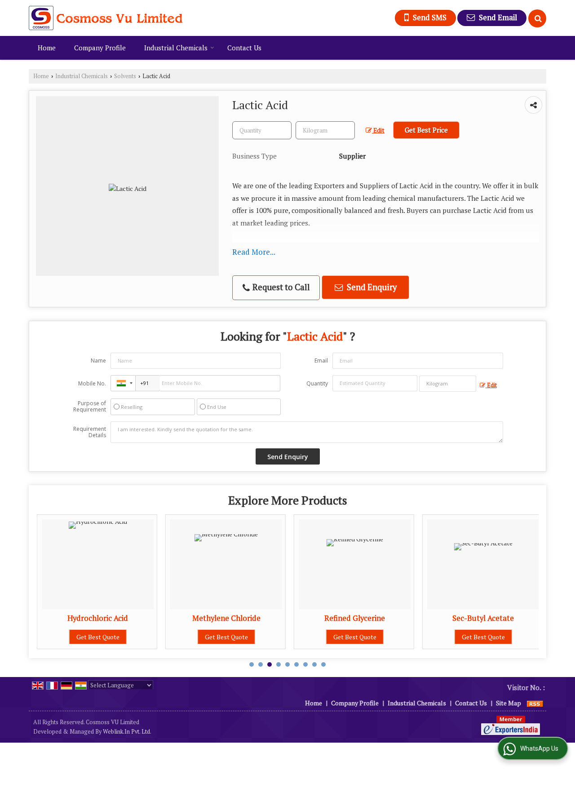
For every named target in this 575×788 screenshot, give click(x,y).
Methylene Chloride (226, 618)
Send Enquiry (371, 287)
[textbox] (325, 130)
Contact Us (244, 47)
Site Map (508, 703)
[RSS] (535, 703)
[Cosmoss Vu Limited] (106, 18)
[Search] (537, 18)
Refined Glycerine (354, 618)
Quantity (317, 383)
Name (98, 360)
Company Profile (100, 47)
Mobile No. (92, 383)
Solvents (125, 76)
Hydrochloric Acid (97, 618)
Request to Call (280, 287)
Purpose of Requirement (89, 406)
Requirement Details (89, 432)
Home (47, 47)
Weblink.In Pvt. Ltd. (127, 731)
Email (321, 360)
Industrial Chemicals (176, 47)
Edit (378, 130)
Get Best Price (426, 129)
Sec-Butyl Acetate (483, 618)
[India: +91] (123, 383)
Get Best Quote (97, 637)
